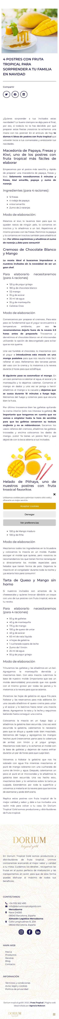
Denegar (29, 514)
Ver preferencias (29, 522)
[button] (54, 494)
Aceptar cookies (29, 506)
